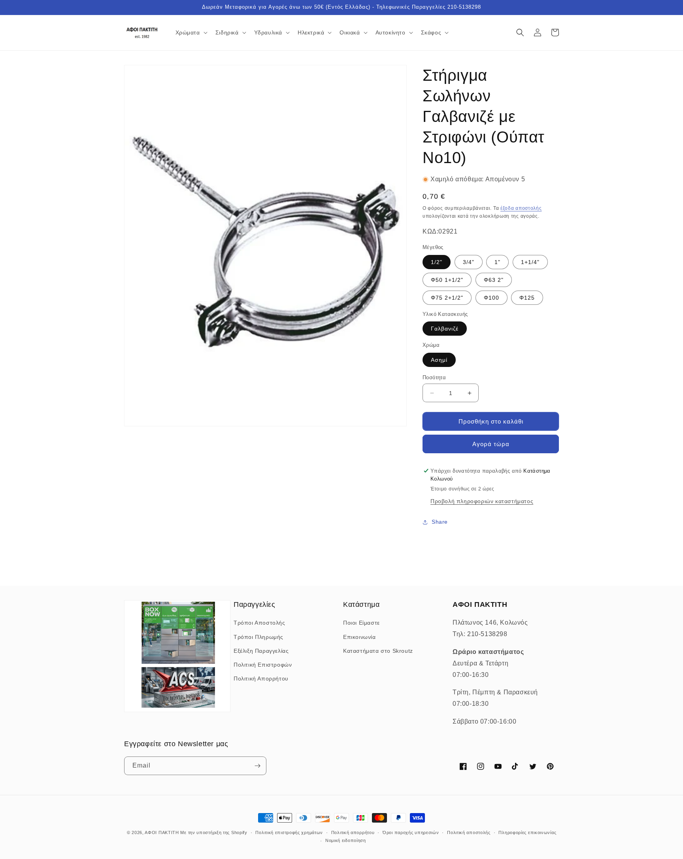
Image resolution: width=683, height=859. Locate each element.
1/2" (436, 262)
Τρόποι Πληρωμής (258, 637)
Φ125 (527, 298)
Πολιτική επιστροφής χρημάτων (289, 832)
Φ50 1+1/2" (447, 280)
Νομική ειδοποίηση (345, 840)
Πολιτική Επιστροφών (263, 664)
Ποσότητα (434, 377)
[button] (191, 32)
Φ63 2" (494, 280)
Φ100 (491, 298)
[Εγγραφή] (257, 765)
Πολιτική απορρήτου (353, 832)
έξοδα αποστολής (521, 208)
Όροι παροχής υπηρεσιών (411, 832)
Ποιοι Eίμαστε (361, 623)
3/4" (468, 262)
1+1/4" (530, 262)
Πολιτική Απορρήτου (261, 678)
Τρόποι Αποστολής (259, 623)
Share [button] (440, 522)
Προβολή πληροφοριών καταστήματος (481, 501)
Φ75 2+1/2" (447, 298)
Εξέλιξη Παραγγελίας (261, 651)
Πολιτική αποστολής (469, 832)
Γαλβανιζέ (444, 328)
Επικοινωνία (359, 637)
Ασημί (439, 360)
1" (497, 262)
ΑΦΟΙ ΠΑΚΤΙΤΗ (162, 832)
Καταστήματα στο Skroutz (378, 651)
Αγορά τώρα (490, 444)
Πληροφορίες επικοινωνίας (527, 832)
